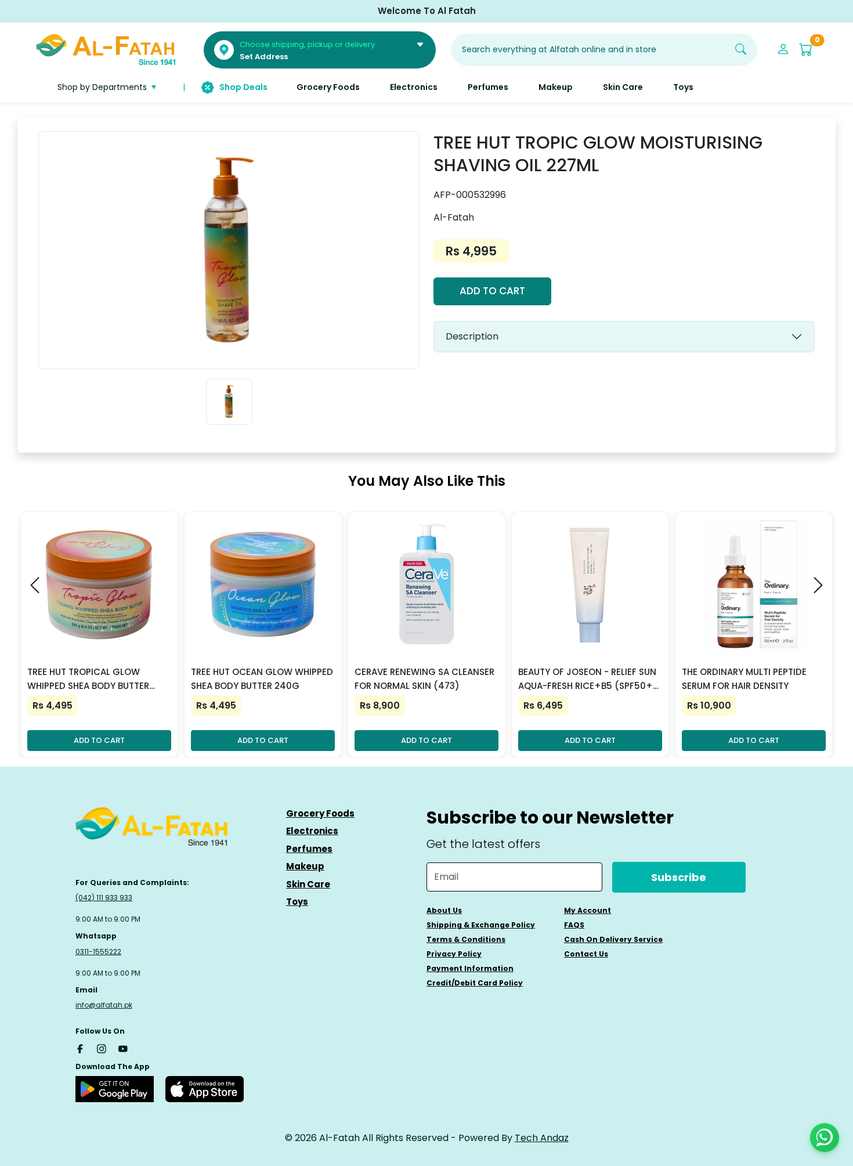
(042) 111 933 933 (103, 898)
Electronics (312, 831)
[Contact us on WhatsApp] (824, 1137)
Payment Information (470, 968)
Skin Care (308, 884)
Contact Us (586, 954)
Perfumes (309, 849)
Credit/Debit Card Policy (474, 983)
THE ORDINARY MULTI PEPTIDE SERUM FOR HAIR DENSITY (744, 679)
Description (472, 336)
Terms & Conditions (465, 939)
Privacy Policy (454, 954)
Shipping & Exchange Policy (480, 925)
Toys (297, 902)
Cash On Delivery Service (613, 939)
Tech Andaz (542, 1138)
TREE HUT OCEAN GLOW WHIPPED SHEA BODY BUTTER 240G (262, 679)
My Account (587, 910)
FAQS (574, 925)
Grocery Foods (320, 813)
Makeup (305, 866)
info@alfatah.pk (103, 1005)
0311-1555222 (98, 951)
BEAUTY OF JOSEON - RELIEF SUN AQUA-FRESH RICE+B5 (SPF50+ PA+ (587, 679)
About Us (444, 910)
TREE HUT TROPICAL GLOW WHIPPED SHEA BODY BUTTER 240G (88, 679)
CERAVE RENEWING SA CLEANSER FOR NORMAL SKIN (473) (424, 679)
